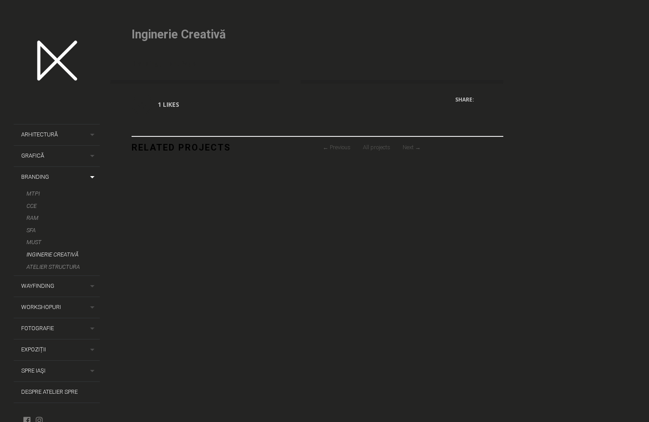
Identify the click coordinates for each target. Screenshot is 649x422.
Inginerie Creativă (52, 254)
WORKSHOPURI (41, 307)
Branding (35, 176)
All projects (376, 147)
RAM (32, 218)
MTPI (33, 193)
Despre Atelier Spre (49, 391)
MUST (34, 242)
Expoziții (33, 349)
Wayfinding (37, 286)
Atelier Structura (53, 267)
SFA (31, 230)
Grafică (32, 155)
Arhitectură (39, 134)
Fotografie (37, 328)
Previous (337, 147)
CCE (31, 206)
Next (412, 147)
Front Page (179, 63)
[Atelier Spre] (60, 62)
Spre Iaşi (33, 370)
